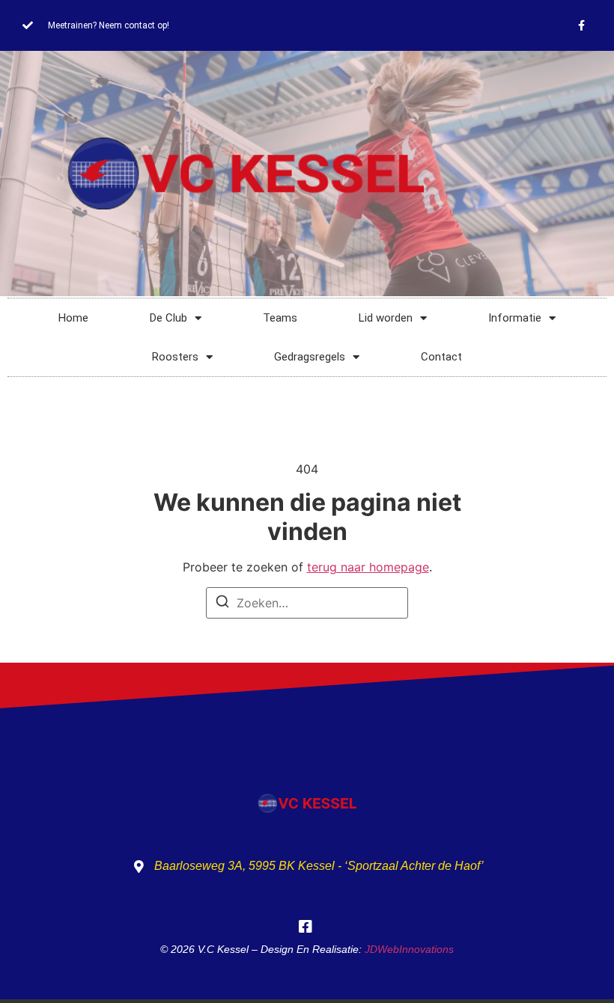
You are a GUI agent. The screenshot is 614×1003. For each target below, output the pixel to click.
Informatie (514, 318)
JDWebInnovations (409, 949)
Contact (441, 357)
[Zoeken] (222, 603)
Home (73, 318)
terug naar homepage (368, 566)
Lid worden (386, 318)
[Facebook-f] (581, 25)
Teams (280, 318)
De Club (168, 318)
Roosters (175, 357)
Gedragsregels (309, 357)
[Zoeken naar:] (307, 603)
